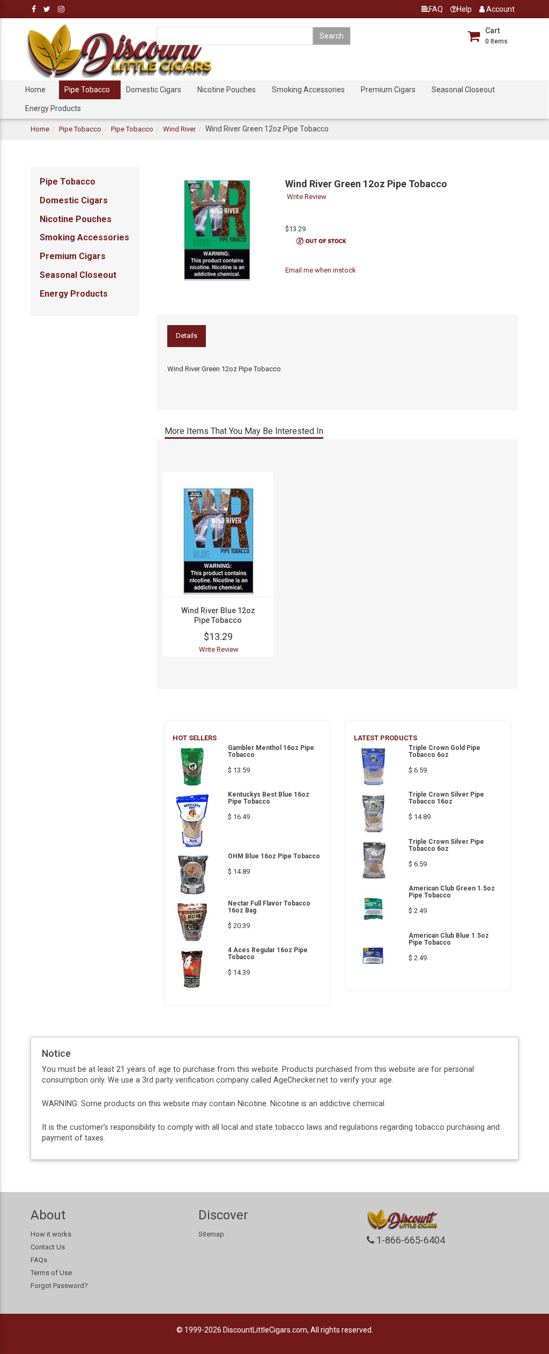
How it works (51, 1234)
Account (500, 9)
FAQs (39, 1260)
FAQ (436, 9)
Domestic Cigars (153, 89)
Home (35, 89)
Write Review (307, 197)
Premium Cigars (388, 89)
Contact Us (48, 1247)
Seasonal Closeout (463, 89)
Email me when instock (320, 270)
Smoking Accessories (308, 89)
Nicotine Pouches (226, 89)
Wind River (179, 129)
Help (464, 9)
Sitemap (211, 1234)
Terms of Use (51, 1273)
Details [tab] (186, 336)
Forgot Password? (59, 1286)
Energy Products (53, 108)
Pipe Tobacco (87, 89)
